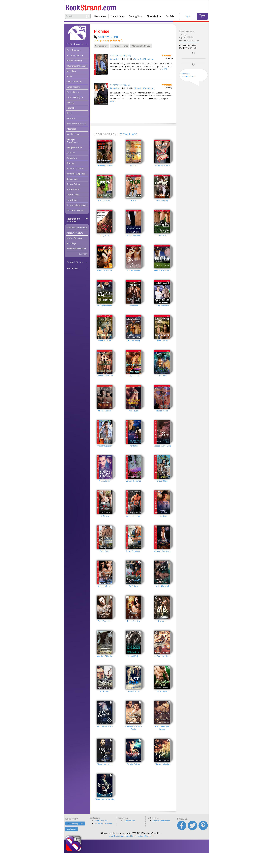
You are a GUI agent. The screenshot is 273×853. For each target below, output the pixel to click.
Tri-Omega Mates (104, 165)
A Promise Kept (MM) (120, 84)
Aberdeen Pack (104, 410)
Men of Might (133, 656)
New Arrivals (118, 16)
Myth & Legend (162, 586)
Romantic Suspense (119, 45)
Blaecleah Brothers (162, 270)
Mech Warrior (104, 480)
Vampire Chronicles (162, 551)
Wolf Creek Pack (104, 200)
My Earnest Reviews (103, 823)
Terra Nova (162, 516)
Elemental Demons (105, 270)
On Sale (170, 16)
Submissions (129, 820)
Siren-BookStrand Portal (119, 835)
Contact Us (71, 828)
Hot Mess (162, 621)
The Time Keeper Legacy (162, 728)
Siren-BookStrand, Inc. (144, 58)
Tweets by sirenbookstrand (188, 75)
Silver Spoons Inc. (104, 764)
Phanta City (133, 445)
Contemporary (101, 45)
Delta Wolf (162, 235)
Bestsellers (100, 16)
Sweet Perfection (162, 165)
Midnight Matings (104, 305)
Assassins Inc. (133, 691)
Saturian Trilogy (133, 764)
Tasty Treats (105, 235)
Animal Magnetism (104, 445)
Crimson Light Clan (162, 764)
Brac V (133, 200)
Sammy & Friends (133, 480)
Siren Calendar (101, 820)
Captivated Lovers (133, 235)
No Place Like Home (162, 656)
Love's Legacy (162, 200)
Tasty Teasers (133, 375)
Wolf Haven (133, 410)
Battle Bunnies (133, 621)
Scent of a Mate (104, 340)
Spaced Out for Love (162, 445)
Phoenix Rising (133, 340)
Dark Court (104, 691)
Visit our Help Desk (75, 823)
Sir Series (105, 516)
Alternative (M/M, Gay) (141, 45)
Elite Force (162, 375)
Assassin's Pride (133, 516)
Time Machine (154, 16)
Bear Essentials (104, 621)
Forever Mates (162, 480)
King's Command (133, 551)
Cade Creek (104, 551)
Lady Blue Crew (162, 305)
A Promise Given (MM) (120, 55)
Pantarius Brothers (105, 726)
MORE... (165, 69)
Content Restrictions (161, 820)
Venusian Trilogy (105, 586)
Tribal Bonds (162, 340)
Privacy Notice (137, 835)
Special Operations (105, 375)
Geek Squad (162, 691)
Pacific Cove (133, 586)
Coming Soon (135, 16)
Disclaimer (148, 835)
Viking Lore (133, 305)
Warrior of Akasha (104, 656)
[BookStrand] (90, 6)
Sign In (188, 16)
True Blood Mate (133, 270)
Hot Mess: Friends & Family (133, 728)
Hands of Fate (162, 410)
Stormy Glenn (108, 36)
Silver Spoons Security (104, 799)
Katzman (133, 165)
